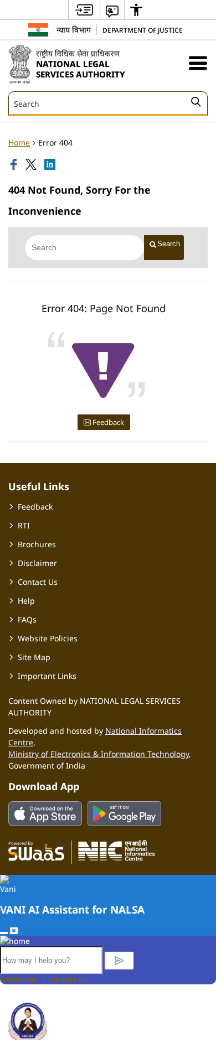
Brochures (37, 544)
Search (168, 244)
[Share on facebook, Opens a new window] (15, 164)
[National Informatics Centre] (116, 850)
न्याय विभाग (73, 29)
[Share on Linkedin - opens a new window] (51, 164)
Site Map (34, 657)
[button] (198, 62)
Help (26, 600)
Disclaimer (37, 563)
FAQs (27, 619)
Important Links (47, 676)
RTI (24, 525)
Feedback (107, 422)
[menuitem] (84, 9)
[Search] (196, 103)
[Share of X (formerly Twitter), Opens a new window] (32, 164)
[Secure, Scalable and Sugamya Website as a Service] (36, 850)
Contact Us (38, 582)
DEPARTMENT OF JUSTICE (142, 29)
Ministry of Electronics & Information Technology (98, 754)
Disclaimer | (24, 979)
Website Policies (48, 638)
